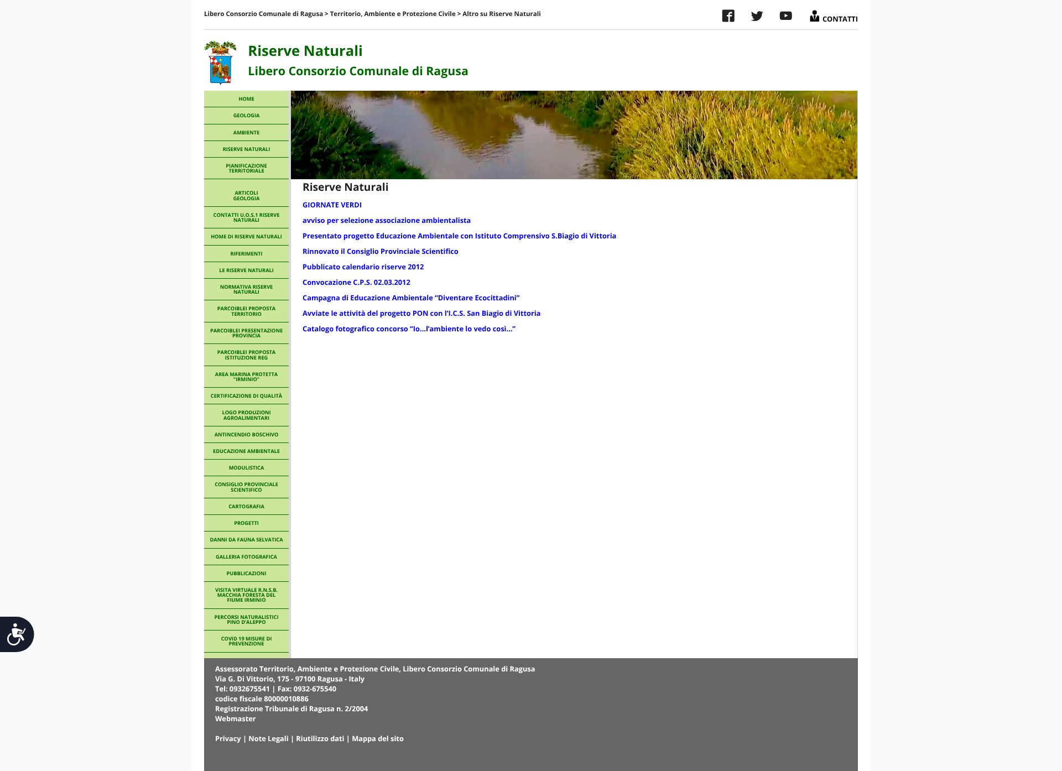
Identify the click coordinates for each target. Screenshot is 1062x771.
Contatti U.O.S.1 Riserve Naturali (247, 217)
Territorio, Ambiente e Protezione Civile (393, 14)
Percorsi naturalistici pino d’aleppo (247, 619)
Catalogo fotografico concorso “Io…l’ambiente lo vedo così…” (409, 329)
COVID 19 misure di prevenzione (246, 641)
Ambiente (246, 132)
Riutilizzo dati (320, 738)
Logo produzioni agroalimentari (246, 415)
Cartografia (246, 506)
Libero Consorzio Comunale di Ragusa (263, 14)
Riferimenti (246, 253)
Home (246, 98)
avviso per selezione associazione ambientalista (387, 220)
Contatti (839, 16)
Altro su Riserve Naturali (501, 14)
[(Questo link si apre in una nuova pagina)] (728, 18)
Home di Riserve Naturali (246, 236)
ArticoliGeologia (246, 195)
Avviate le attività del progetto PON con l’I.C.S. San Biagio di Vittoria (421, 313)
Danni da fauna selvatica (246, 539)
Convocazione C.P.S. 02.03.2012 (356, 282)
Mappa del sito (378, 738)
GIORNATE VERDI (332, 205)
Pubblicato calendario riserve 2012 (363, 267)
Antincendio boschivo (247, 434)
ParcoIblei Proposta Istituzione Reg (246, 354)
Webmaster (235, 718)
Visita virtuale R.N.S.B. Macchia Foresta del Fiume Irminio (246, 594)
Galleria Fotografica (246, 556)
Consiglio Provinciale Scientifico (246, 487)
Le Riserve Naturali (246, 270)
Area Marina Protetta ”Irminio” (246, 377)
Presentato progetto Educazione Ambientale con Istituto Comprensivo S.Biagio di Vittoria (459, 236)
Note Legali (268, 738)
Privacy (228, 738)
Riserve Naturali (246, 149)
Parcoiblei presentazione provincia (246, 333)
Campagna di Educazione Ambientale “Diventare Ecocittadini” (411, 298)
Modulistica (246, 467)
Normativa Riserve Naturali (246, 289)
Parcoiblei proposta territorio (246, 311)
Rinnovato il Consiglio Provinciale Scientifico (381, 251)
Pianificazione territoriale (246, 168)
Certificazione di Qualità (246, 395)
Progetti (246, 523)
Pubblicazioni (247, 573)
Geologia (246, 115)
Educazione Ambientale (246, 451)
